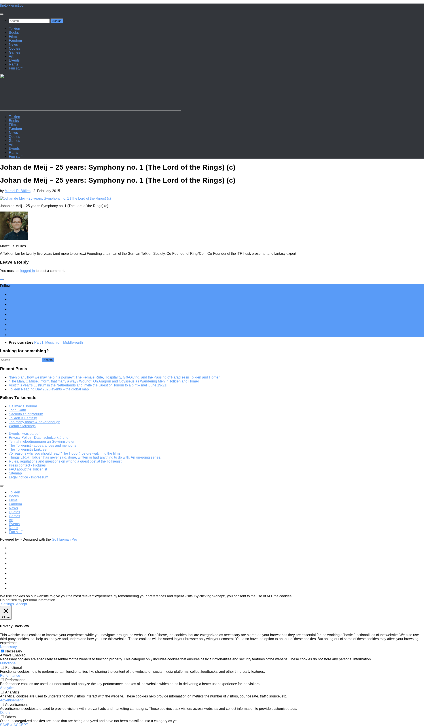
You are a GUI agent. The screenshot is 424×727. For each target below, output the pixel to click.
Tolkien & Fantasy (23, 418)
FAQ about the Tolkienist (28, 469)
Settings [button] (7, 604)
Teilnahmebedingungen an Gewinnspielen (42, 441)
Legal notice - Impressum (28, 477)
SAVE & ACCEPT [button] (14, 725)
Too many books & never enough (34, 422)
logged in (27, 271)
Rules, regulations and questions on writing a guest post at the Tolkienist (65, 461)
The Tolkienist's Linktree (28, 449)
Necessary (13, 651)
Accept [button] (21, 604)
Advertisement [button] (11, 700)
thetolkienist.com (13, 5)
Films (13, 36)
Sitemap (15, 473)
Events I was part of (24, 433)
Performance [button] (10, 675)
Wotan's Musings (22, 426)
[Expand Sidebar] (2, 279)
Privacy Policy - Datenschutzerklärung (38, 437)
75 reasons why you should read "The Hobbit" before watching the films (64, 453)
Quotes (14, 48)
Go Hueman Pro (64, 539)
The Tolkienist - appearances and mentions (42, 445)
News (13, 44)
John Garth (17, 410)
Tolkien (14, 28)
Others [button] (5, 712)
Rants (13, 64)
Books (14, 32)
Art (11, 56)
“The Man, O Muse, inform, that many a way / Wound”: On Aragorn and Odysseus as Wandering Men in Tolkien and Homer (104, 381)
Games (14, 52)
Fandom (15, 40)
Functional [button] (8, 663)
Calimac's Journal (23, 406)
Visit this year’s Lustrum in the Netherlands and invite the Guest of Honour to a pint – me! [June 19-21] (88, 385)
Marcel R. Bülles (17, 191)
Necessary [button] (8, 647)
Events (14, 60)
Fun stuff (15, 68)
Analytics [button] (7, 688)
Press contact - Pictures (27, 465)
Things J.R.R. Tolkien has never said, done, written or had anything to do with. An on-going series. (85, 457)
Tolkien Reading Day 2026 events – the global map (49, 389)
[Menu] (2, 14)
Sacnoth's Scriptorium (26, 414)
